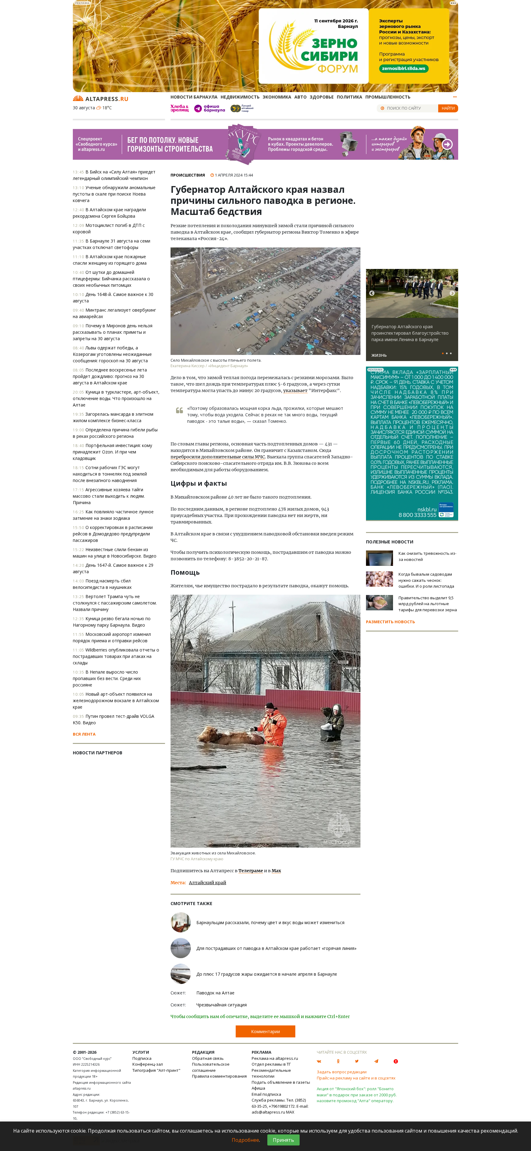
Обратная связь (208, 1058)
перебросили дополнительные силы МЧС (218, 457)
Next (452, 293)
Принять (283, 1140)
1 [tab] (442, 353)
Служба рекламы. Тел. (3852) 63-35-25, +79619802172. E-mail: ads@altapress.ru (280, 1106)
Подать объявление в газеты (281, 1082)
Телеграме (250, 870)
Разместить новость (390, 621)
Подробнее (245, 1140)
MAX (290, 1112)
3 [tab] (450, 353)
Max (276, 870)
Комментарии (265, 1031)
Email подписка (266, 1094)
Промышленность (388, 97)
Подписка (141, 1058)
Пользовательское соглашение (211, 1067)
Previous (372, 293)
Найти (448, 108)
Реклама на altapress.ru (275, 1058)
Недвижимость (240, 97)
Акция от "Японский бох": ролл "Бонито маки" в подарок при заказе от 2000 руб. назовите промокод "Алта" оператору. (357, 1094)
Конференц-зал (147, 1064)
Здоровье (322, 97)
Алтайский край (207, 882)
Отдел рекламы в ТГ (271, 1064)
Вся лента (84, 734)
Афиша (258, 1088)
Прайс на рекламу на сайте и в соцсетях (356, 1078)
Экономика (277, 97)
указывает (295, 390)
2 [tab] (446, 353)
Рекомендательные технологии (271, 1073)
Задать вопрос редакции (342, 1072)
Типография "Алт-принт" (156, 1070)
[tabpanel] (412, 318)
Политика (349, 97)
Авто (300, 97)
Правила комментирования (219, 1076)
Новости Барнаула (194, 97)
